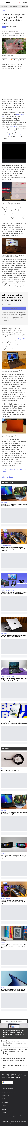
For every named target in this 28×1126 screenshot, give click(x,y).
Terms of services (20, 312)
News (3, 27)
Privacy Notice (22, 314)
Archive (4, 1109)
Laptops (4, 10)
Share (5, 59)
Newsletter (23, 59)
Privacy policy (5, 1095)
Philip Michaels (12, 26)
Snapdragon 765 (20, 339)
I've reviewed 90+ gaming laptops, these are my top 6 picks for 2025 (14, 1059)
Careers (4, 1112)
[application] (14, 151)
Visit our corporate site (14, 1077)
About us (4, 1105)
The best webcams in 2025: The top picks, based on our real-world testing (15, 1052)
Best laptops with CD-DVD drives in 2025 (15, 1066)
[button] (2, 2)
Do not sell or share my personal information (13, 1116)
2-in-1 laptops (13, 6)
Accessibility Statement (8, 1102)
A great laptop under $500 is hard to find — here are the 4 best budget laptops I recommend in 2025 (14, 1033)
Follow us (15, 59)
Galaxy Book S (13, 127)
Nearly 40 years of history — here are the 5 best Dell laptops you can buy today (14, 1043)
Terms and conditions (7, 1088)
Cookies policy (5, 1099)
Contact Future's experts (8, 1092)
